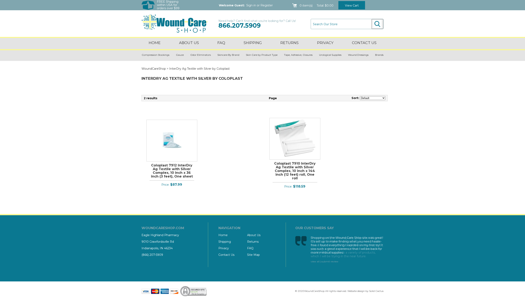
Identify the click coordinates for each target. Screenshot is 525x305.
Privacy (325, 43)
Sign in (251, 5)
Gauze (180, 54)
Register (266, 5)
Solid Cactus (376, 290)
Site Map (253, 255)
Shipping (253, 43)
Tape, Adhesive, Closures (298, 54)
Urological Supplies (330, 54)
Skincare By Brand (228, 54)
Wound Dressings (358, 54)
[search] (377, 24)
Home (155, 43)
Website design (356, 290)
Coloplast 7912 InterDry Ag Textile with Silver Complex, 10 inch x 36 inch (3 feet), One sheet (172, 170)
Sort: (355, 98)
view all (315, 261)
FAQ (221, 43)
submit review (329, 261)
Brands (379, 54)
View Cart (352, 5)
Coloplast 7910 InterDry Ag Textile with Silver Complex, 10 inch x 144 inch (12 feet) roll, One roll (295, 171)
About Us (189, 43)
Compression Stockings (155, 54)
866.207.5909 (239, 25)
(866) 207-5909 (152, 255)
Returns (289, 43)
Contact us (364, 43)
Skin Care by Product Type (261, 54)
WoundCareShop (154, 69)
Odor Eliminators (200, 54)
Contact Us (226, 255)
